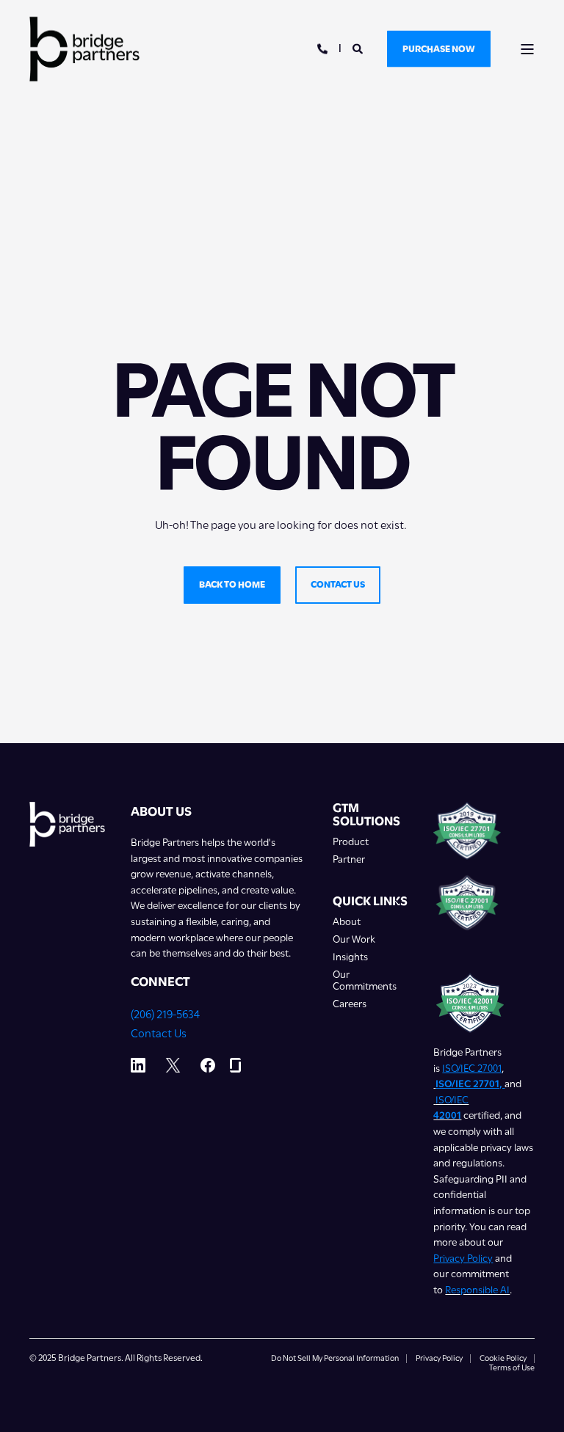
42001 (447, 1115)
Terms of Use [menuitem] (512, 1368)
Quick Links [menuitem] (370, 901)
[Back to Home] (84, 48)
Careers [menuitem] (349, 1003)
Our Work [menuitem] (354, 939)
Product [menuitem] (351, 841)
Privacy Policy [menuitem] (439, 1358)
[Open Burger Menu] (527, 49)
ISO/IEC (452, 1100)
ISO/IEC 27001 (472, 1068)
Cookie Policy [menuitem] (503, 1358)
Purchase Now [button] (438, 48)
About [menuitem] (347, 921)
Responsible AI (477, 1290)
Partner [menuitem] (349, 859)
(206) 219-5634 (165, 1014)
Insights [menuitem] (350, 956)
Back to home (232, 584)
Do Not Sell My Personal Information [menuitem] (335, 1358)
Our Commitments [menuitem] (365, 980)
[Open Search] (358, 48)
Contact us (338, 584)
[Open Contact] (322, 47)
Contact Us (159, 1033)
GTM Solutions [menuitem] (366, 815)
